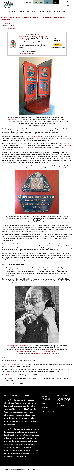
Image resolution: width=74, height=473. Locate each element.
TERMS (37, 469)
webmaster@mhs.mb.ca (26, 53)
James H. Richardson (34, 136)
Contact (28, 2)
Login (67, 5)
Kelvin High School (23, 351)
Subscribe (38, 2)
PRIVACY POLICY (30, 469)
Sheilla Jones (8, 23)
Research (51, 11)
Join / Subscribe (48, 412)
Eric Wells (7, 375)
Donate (48, 2)
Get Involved (24, 11)
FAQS (43, 403)
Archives (66, 11)
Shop (56, 2)
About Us (12, 11)
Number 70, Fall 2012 (9, 29)
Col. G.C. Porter (66, 145)
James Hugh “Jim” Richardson (16, 346)
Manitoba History (24, 36)
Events (58, 11)
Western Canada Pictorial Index (44, 353)
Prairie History (38, 11)
